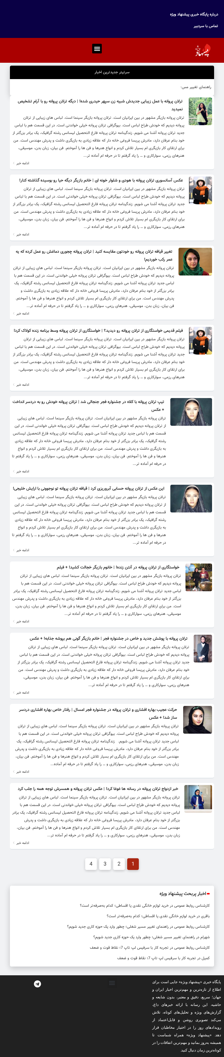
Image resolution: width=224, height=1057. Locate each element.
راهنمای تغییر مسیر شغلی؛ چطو (185, 87)
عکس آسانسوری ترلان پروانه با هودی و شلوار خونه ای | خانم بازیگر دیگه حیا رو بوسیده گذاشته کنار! (101, 180)
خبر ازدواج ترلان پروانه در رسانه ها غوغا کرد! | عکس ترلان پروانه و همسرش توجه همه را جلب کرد (98, 789)
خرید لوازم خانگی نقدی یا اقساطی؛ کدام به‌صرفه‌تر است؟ (124, 906)
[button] (97, 48)
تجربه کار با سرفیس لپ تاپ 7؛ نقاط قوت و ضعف (129, 948)
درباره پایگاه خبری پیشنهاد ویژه (194, 14)
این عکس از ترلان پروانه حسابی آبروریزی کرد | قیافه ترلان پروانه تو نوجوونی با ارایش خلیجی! (88, 488)
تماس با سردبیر (206, 26)
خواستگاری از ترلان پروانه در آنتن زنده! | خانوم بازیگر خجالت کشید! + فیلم (118, 567)
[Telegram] (37, 984)
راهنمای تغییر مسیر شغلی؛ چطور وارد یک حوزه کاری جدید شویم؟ (118, 927)
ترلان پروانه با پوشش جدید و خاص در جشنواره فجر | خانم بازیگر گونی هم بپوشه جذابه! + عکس (109, 638)
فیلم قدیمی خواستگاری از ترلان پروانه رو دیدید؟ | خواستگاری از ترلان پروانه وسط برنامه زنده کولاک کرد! (98, 330)
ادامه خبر (22, 163)
